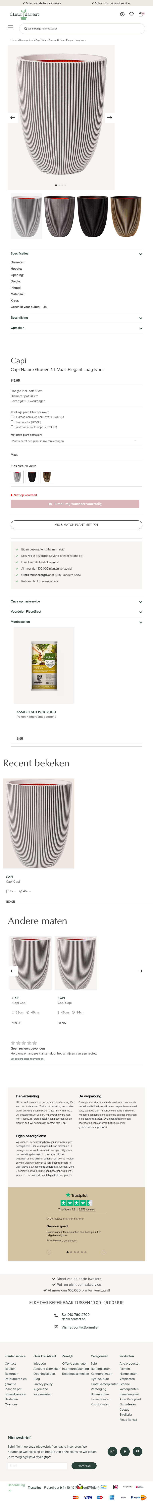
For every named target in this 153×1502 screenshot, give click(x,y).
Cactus (124, 1409)
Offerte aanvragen (74, 1363)
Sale (94, 1363)
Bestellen (11, 1399)
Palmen (125, 1368)
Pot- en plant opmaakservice (112, 3)
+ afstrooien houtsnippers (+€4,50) (35, 427)
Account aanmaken (46, 1368)
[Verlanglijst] (131, 14)
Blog (36, 1379)
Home (14, 40)
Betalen (10, 1368)
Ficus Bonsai (128, 1419)
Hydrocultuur (100, 1379)
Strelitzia (126, 1414)
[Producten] (122, 14)
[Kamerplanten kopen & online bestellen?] (24, 14)
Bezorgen (11, 1373)
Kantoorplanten (101, 1373)
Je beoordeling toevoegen (27, 1059)
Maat (14, 454)
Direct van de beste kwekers (43, 3)
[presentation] (13, 118)
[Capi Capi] (30, 963)
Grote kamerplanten (105, 1384)
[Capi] (38, 823)
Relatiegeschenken (75, 1373)
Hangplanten (128, 1373)
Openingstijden (44, 1373)
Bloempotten (26, 40)
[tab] (19, 1388)
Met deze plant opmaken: (26, 435)
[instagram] (112, 1451)
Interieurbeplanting (75, 1368)
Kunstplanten (100, 1404)
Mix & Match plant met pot (76, 524)
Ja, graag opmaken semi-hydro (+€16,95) (39, 417)
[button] (56, 185)
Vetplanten (127, 1379)
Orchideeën (128, 1404)
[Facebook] (125, 1451)
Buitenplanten (101, 1368)
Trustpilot (34, 1487)
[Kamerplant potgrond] (44, 665)
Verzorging (98, 1389)
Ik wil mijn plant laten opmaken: (30, 412)
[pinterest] (137, 1451)
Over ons (11, 1404)
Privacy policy (43, 1384)
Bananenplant (129, 1394)
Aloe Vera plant (130, 1399)
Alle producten (130, 1363)
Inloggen (39, 1363)
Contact (10, 1363)
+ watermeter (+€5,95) (27, 422)
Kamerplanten (100, 1399)
